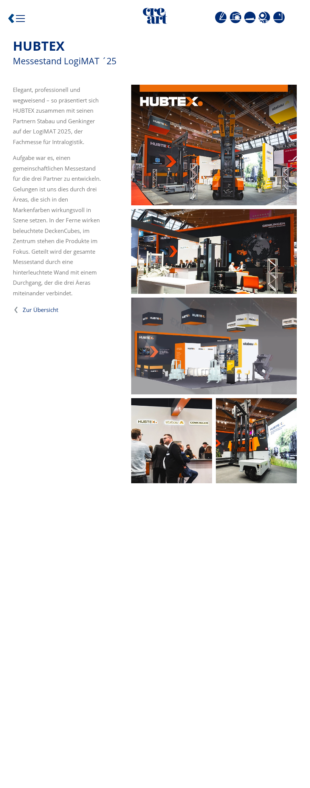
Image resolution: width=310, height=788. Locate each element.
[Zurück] (11, 20)
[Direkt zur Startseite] (155, 17)
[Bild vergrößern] (214, 145)
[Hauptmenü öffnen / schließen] (18, 20)
